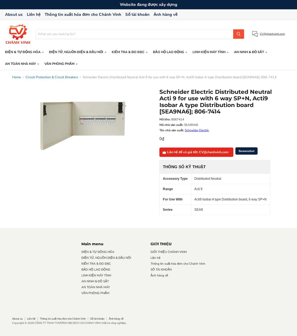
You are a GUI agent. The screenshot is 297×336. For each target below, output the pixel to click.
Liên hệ (34, 14)
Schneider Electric (197, 130)
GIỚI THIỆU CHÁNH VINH (169, 252)
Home (16, 77)
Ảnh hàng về (166, 14)
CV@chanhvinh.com (272, 34)
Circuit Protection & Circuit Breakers (51, 77)
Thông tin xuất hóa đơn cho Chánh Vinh (83, 14)
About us (14, 14)
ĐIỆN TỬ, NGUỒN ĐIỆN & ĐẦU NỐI (76, 52)
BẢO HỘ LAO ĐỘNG (169, 52)
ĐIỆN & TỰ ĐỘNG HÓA (23, 52)
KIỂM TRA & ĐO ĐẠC (128, 52)
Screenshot (246, 151)
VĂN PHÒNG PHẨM (59, 64)
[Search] (238, 34)
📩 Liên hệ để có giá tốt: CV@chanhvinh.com (195, 152)
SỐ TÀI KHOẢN (161, 270)
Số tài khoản (137, 14)
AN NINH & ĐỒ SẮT (249, 52)
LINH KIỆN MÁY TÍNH (209, 52)
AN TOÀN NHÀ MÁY (21, 64)
